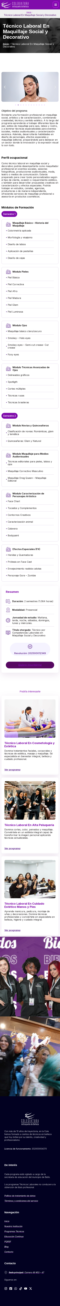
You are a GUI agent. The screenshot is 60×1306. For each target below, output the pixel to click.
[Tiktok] (20, 1288)
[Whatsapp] (15, 1288)
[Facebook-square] (10, 1288)
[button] (55, 4)
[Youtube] (25, 1288)
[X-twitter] (30, 1288)
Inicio (29, 12)
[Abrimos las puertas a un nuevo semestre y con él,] (30, 976)
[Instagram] (5, 1288)
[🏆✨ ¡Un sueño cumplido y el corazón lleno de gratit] (30, 1056)
